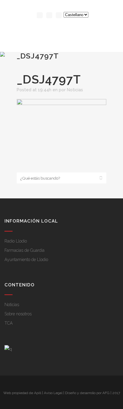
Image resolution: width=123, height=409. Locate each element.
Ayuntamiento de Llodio (26, 259)
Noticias (75, 89)
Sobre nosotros (18, 314)
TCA (8, 323)
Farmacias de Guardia (24, 250)
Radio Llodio (15, 241)
